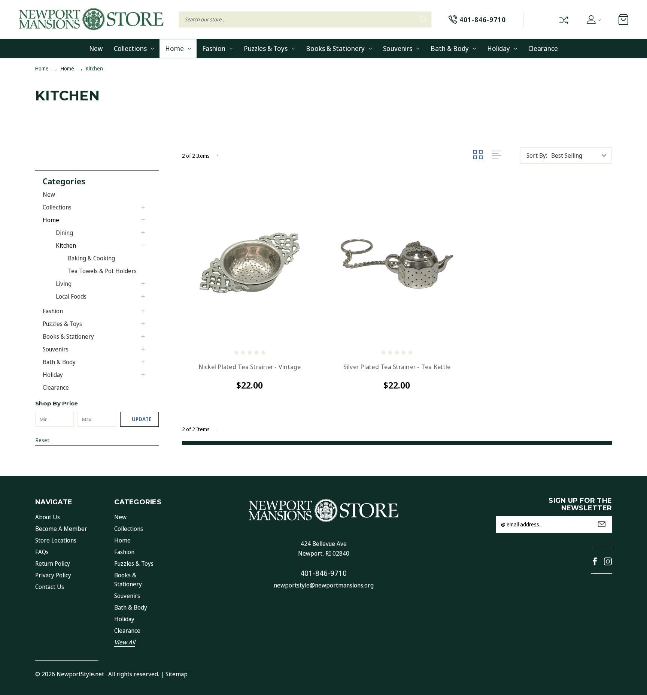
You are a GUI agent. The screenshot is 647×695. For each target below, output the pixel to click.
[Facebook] (595, 561)
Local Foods (71, 296)
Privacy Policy (53, 575)
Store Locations (55, 540)
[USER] (593, 19)
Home (174, 48)
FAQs (42, 552)
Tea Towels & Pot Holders (102, 271)
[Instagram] (608, 561)
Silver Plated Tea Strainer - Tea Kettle (397, 367)
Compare (563, 19)
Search (423, 19)
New (96, 48)
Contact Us (49, 587)
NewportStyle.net (80, 674)
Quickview (196, 333)
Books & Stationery (335, 48)
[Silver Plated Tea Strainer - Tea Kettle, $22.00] (396, 262)
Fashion (213, 48)
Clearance (543, 48)
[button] (101, 180)
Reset (42, 440)
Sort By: (536, 155)
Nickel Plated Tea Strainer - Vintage (249, 367)
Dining (64, 233)
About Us (47, 517)
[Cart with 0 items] (623, 19)
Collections (130, 48)
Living (64, 283)
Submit (601, 524)
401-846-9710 (323, 573)
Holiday (498, 48)
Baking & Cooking (91, 258)
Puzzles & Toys (266, 48)
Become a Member (61, 529)
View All (124, 642)
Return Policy (52, 563)
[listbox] (580, 155)
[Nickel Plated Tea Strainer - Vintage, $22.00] (249, 262)
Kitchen (66, 245)
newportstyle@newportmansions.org (324, 585)
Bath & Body (450, 48)
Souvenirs (397, 48)
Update (141, 419)
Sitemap (176, 674)
